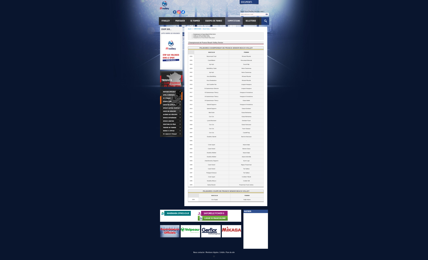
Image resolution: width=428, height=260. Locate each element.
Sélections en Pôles (169, 124)
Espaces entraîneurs (169, 118)
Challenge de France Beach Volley (201, 36)
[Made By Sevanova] (214, 255)
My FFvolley (167, 98)
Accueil (189, 29)
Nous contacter (199, 252)
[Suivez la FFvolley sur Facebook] (175, 13)
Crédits (222, 252)
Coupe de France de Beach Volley (201, 35)
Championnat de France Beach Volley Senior (204, 34)
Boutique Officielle (169, 92)
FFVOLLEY (166, 21)
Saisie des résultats (169, 111)
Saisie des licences (169, 105)
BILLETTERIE (251, 21)
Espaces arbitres (168, 121)
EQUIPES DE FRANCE (213, 21)
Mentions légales (212, 252)
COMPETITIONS (234, 21)
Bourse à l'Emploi (168, 131)
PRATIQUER (180, 21)
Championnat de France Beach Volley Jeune (204, 37)
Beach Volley (206, 29)
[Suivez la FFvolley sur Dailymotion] (183, 13)
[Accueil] (198, 5)
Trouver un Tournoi (169, 127)
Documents (246, 2)
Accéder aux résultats (170, 114)
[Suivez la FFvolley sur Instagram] (179, 13)
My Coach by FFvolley (170, 134)
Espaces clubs (167, 101)
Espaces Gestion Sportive (171, 108)
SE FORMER (195, 21)
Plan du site (230, 252)
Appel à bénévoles (169, 95)
